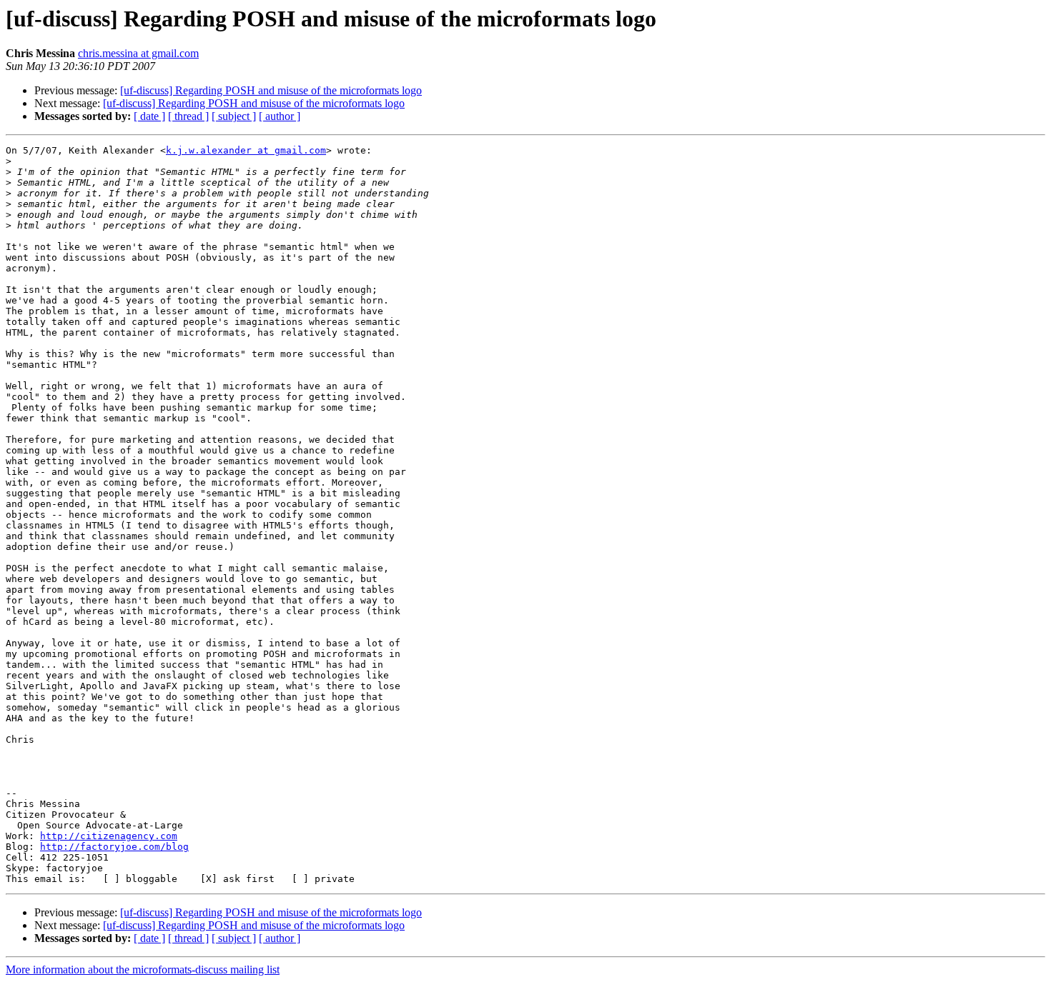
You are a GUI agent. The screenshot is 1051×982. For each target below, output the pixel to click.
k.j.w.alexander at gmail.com (246, 150)
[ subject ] (234, 116)
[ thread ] (188, 116)
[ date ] (149, 116)
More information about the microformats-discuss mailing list (143, 969)
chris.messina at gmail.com (138, 53)
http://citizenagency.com (108, 836)
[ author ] (279, 116)
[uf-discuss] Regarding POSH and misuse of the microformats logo (271, 90)
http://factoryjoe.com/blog (114, 846)
